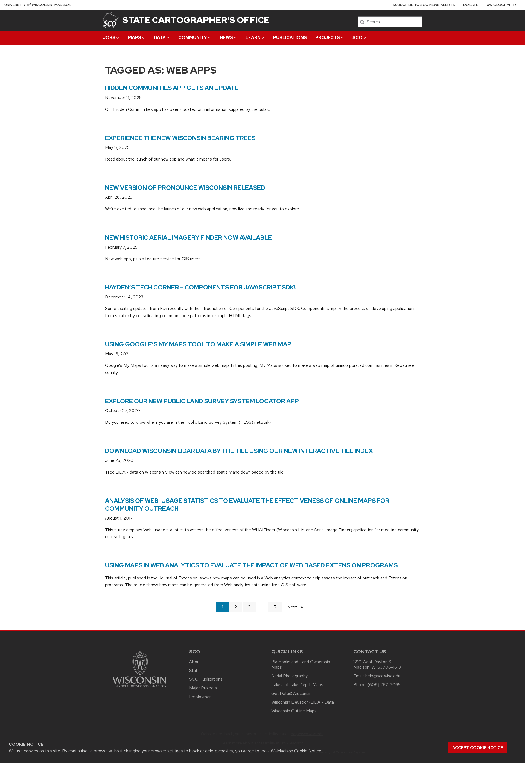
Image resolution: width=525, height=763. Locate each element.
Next (297, 607)
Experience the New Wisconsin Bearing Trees (180, 138)
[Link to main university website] (139, 688)
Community (192, 37)
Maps (134, 37)
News (226, 37)
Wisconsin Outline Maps (294, 711)
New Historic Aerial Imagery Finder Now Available (188, 238)
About (195, 662)
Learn (253, 37)
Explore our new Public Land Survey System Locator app (202, 401)
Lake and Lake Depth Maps (297, 684)
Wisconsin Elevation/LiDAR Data (302, 702)
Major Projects (203, 688)
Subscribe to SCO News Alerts (424, 4)
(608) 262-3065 (384, 684)
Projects (327, 37)
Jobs (109, 37)
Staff (194, 670)
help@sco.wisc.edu (382, 676)
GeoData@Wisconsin (291, 693)
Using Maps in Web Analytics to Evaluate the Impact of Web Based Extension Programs (251, 565)
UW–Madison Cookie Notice (294, 751)
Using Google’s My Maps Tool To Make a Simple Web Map (198, 344)
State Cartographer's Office (196, 20)
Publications (290, 37)
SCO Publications (206, 679)
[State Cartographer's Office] (111, 20)
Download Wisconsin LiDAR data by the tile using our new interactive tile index (239, 451)
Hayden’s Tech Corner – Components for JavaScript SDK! (200, 287)
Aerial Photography (289, 676)
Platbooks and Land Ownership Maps (300, 664)
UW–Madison (37, 4)
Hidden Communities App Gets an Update (172, 88)
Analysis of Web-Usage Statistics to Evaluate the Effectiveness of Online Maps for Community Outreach (247, 505)
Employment (201, 697)
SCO (357, 37)
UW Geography (502, 4)
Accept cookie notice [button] (477, 747)
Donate (470, 4)
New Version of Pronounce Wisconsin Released (185, 188)
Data (160, 37)
